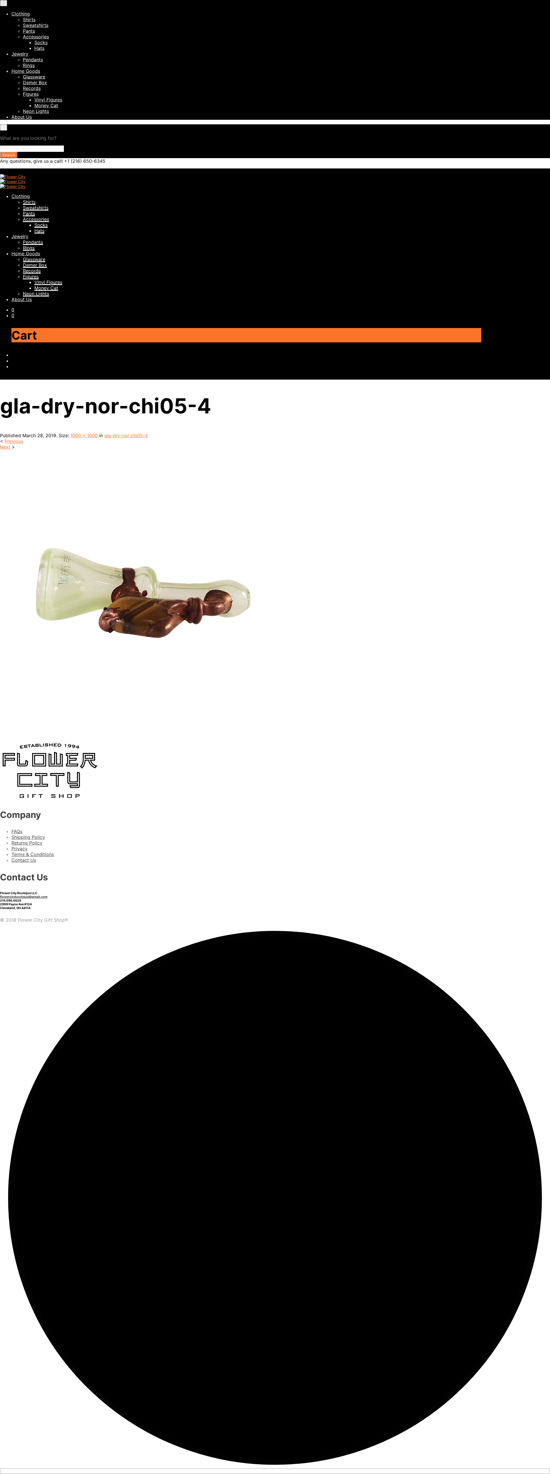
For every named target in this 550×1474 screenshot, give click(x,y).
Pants (29, 31)
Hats (39, 48)
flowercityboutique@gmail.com (24, 897)
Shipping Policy (28, 837)
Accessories (36, 37)
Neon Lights (36, 111)
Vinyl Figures (48, 100)
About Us (21, 117)
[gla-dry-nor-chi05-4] (143, 734)
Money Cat (46, 105)
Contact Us (23, 860)
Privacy (19, 848)
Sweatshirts (35, 25)
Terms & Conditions (32, 854)
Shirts (29, 19)
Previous (14, 441)
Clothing (20, 14)
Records (32, 88)
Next (5, 447)
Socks (41, 42)
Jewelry (19, 54)
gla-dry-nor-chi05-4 (126, 435)
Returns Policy (26, 843)
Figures (31, 94)
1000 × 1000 (84, 435)
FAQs (16, 831)
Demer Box (35, 82)
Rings (29, 65)
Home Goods (25, 71)
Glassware (34, 77)
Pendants (33, 59)
